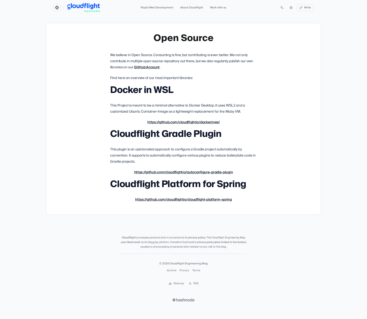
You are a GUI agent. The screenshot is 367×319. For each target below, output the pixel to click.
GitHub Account (147, 67)
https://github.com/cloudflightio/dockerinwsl (183, 122)
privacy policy (196, 237)
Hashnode (133, 242)
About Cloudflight (191, 7)
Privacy (184, 270)
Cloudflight (129, 237)
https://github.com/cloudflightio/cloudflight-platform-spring (183, 200)
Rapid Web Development (157, 7)
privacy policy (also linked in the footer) (221, 242)
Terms (196, 270)
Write (307, 7)
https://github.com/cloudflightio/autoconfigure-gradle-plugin (183, 172)
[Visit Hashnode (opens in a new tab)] (183, 300)
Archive (171, 270)
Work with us (218, 7)
